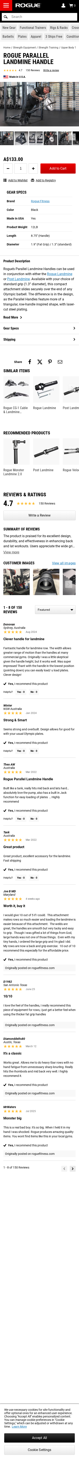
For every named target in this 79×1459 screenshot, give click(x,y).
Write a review (51, 70)
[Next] (73, 1169)
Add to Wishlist (18, 180)
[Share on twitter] (39, 361)
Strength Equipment (24, 47)
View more (11, 552)
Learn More (19, 1426)
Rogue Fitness (40, 201)
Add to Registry (46, 180)
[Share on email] (60, 361)
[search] (39, 17)
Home (6, 47)
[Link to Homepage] (28, 5)
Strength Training (48, 47)
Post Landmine (18, 279)
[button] (6, 17)
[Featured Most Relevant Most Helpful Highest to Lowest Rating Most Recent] (55, 609)
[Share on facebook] (29, 361)
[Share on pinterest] (49, 361)
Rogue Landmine (59, 274)
